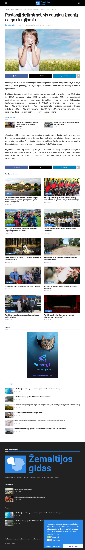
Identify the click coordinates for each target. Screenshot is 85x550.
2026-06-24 (48, 319)
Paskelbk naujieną (10, 539)
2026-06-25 (9, 319)
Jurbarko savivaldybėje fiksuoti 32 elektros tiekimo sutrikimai (33, 397)
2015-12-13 (22, 25)
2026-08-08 (48, 202)
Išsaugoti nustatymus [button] (53, 546)
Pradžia (7, 9)
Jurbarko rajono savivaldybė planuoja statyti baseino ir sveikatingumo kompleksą (39, 389)
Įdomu (9, 194)
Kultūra (48, 311)
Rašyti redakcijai (24, 539)
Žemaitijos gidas (10, 25)
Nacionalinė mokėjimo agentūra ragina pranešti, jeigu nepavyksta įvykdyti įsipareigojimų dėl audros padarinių (47, 405)
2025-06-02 (18, 499)
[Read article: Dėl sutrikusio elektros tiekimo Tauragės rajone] (9, 415)
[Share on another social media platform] (78, 76)
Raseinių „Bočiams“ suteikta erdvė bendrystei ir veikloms (22, 286)
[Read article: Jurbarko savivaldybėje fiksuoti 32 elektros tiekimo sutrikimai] (9, 399)
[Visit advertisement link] (42, 355)
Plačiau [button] (57, 534)
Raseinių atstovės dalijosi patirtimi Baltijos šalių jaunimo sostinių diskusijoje (27, 124)
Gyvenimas (29, 25)
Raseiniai (18, 9)
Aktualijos (50, 224)
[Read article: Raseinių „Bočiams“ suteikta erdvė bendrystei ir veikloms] (23, 275)
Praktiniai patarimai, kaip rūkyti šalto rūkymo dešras (30, 497)
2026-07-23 (48, 233)
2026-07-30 (9, 233)
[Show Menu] (6, 3)
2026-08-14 (19, 128)
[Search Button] (79, 3)
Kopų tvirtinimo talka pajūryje (23, 489)
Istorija (49, 194)
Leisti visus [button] (73, 546)
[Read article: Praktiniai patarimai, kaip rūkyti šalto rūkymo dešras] (9, 499)
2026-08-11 (58, 127)
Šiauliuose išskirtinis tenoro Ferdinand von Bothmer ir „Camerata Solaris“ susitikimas (40, 421)
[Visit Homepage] (42, 3)
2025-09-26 (18, 491)
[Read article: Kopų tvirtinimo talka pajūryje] (9, 491)
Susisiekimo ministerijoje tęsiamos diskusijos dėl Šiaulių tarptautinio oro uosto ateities (40, 428)
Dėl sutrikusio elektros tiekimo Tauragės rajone (28, 412)
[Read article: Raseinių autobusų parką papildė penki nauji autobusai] (48, 125)
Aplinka (48, 253)
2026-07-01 (48, 262)
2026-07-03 (9, 262)
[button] (49, 537)
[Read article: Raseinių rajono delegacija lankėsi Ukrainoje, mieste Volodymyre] (62, 218)
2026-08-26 (18, 391)
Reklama (35, 539)
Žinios (12, 9)
